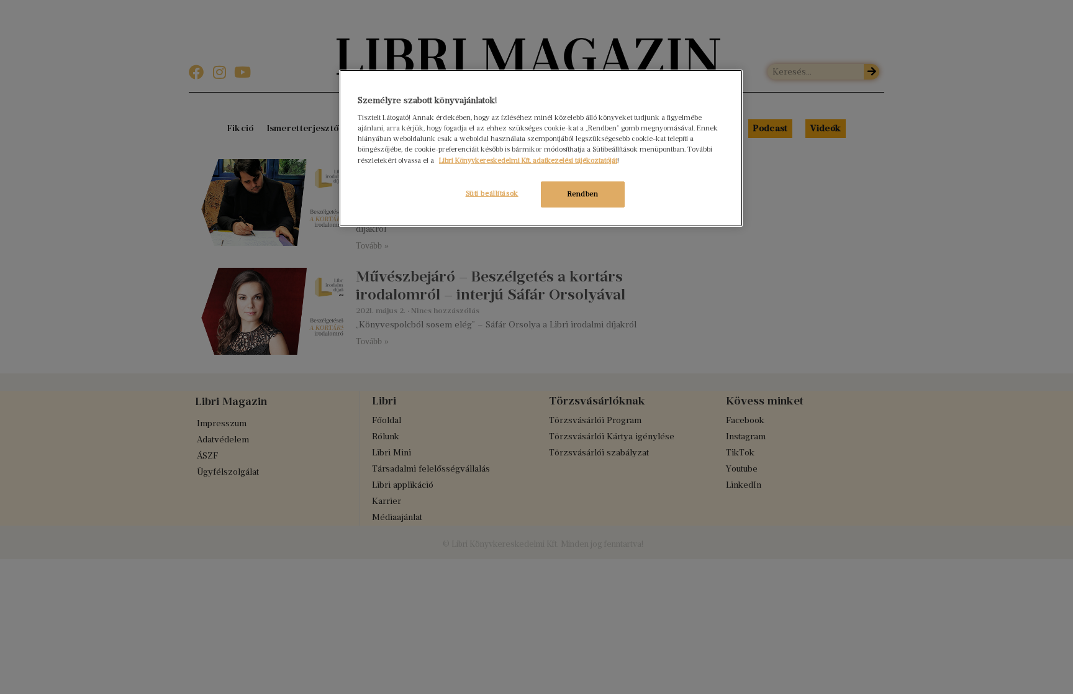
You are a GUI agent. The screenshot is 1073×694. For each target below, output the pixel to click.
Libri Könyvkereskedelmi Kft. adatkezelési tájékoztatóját (528, 160)
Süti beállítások (492, 193)
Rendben (583, 193)
